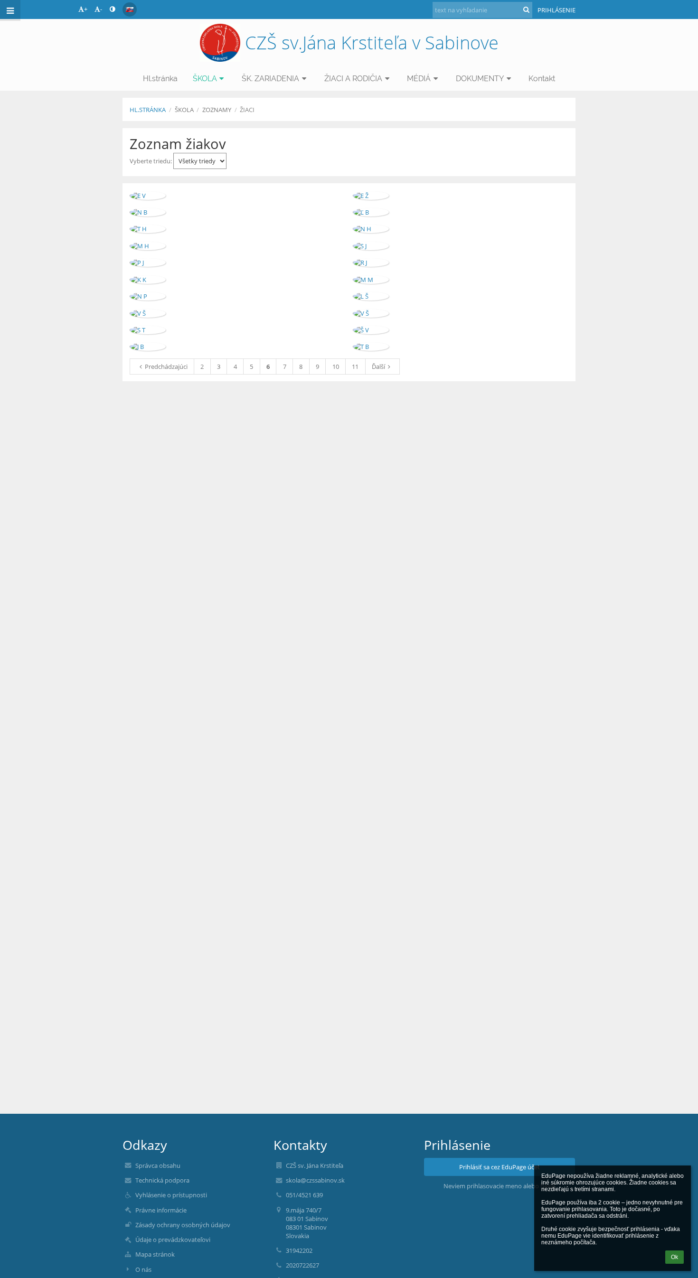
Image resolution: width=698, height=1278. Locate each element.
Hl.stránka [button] (160, 78)
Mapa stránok (155, 1254)
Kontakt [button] (541, 78)
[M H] (148, 246)
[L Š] (371, 296)
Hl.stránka (148, 109)
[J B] (148, 346)
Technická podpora (162, 1180)
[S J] (371, 246)
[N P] (148, 296)
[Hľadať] (526, 9)
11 (355, 366)
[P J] (148, 262)
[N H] (371, 229)
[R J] (371, 262)
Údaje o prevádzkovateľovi (172, 1239)
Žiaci (247, 109)
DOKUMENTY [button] (480, 78)
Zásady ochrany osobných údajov (182, 1225)
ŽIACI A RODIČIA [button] (353, 78)
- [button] (101, 9)
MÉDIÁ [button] (419, 78)
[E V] (148, 195)
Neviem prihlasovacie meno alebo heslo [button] (499, 1186)
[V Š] (148, 313)
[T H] (148, 229)
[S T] (148, 330)
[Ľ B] (371, 212)
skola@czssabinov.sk (315, 1180)
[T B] (371, 346)
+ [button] (85, 9)
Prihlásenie (556, 10)
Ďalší (378, 366)
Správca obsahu (157, 1165)
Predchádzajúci (166, 366)
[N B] (148, 212)
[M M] (371, 279)
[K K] (148, 279)
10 (335, 366)
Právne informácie (161, 1210)
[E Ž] (371, 195)
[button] (112, 9)
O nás (143, 1269)
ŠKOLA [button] (205, 78)
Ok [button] (674, 1257)
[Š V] (371, 330)
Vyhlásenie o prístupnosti (171, 1195)
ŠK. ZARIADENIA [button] (270, 78)
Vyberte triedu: (151, 161)
